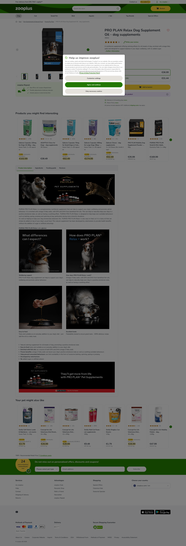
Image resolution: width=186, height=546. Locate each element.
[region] (94, 75)
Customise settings (94, 78)
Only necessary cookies (94, 91)
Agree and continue (94, 85)
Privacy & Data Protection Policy (90, 73)
